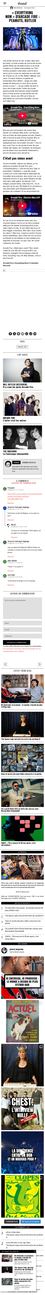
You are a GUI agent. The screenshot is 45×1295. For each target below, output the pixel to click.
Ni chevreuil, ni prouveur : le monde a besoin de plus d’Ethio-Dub (21, 706)
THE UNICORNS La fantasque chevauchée (15, 452)
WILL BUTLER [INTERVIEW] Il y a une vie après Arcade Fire (18, 385)
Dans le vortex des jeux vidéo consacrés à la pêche (21, 774)
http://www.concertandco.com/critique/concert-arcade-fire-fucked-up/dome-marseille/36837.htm (26, 496)
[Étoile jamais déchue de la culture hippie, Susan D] (22, 1065)
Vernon (19, 8)
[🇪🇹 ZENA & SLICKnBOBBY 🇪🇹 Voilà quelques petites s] (22, 977)
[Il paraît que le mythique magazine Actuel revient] (22, 1021)
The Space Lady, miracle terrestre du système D (20, 739)
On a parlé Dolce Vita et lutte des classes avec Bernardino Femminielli (20, 810)
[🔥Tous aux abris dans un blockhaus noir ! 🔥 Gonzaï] (22, 1196)
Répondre (11, 503)
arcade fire (22, 347)
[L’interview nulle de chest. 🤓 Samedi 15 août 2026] (22, 1109)
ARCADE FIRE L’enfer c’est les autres (14, 419)
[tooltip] (10, 333)
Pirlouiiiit (11, 487)
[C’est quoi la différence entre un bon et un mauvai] (22, 1152)
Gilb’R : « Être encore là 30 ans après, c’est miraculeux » (18, 844)
